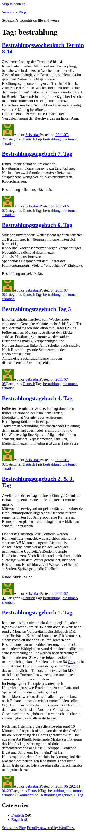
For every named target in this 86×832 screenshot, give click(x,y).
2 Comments (49, 795)
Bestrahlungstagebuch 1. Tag (37, 612)
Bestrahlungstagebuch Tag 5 (36, 309)
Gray (71, 662)
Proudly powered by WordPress (51, 828)
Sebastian (32, 135)
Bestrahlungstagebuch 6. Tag (37, 225)
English (17, 820)
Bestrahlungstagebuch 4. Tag (37, 398)
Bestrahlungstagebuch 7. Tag (37, 154)
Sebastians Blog (14, 12)
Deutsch (29, 139)
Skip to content (13, 4)
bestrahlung (52, 139)
